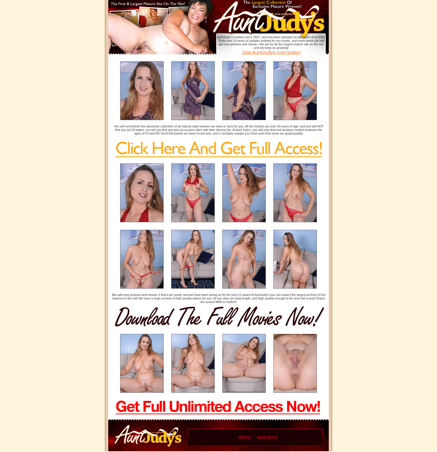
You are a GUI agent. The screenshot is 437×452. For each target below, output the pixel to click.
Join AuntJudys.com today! (271, 52)
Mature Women (267, 437)
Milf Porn (245, 437)
